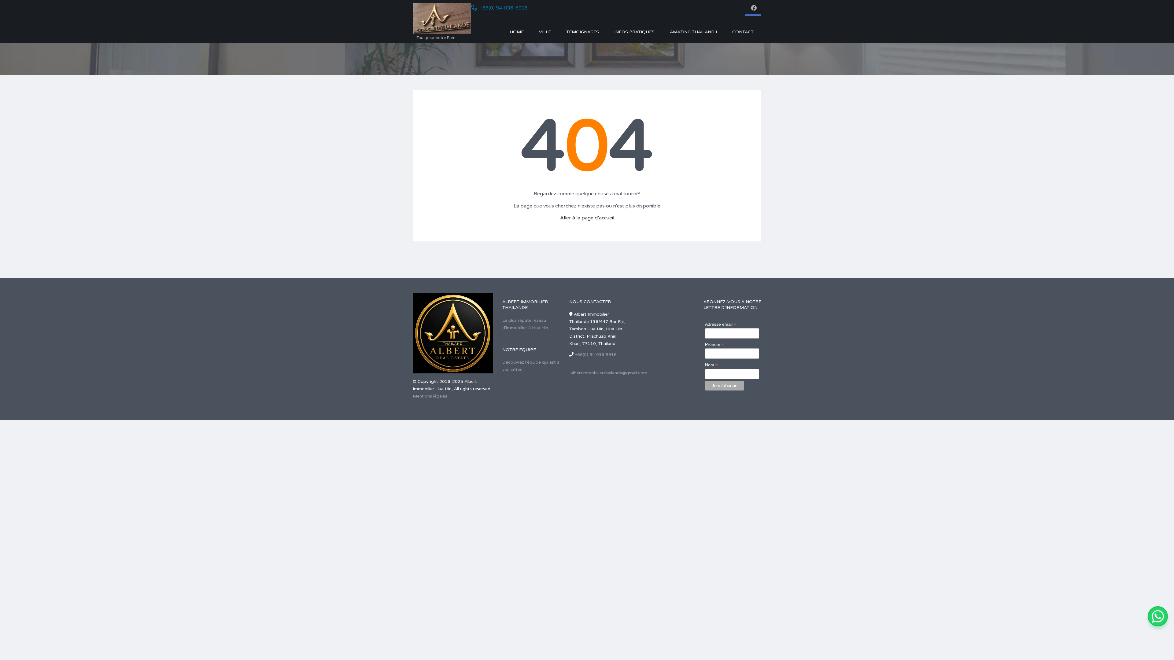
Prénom (714, 344)
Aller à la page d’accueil (587, 218)
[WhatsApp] (1158, 616)
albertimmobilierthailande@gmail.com (608, 373)
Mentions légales (430, 396)
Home (517, 32)
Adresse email (720, 324)
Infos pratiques (634, 32)
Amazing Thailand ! (693, 32)
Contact (743, 32)
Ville (545, 32)
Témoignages (582, 32)
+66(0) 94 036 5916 (596, 354)
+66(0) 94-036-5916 (504, 8)
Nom (711, 365)
